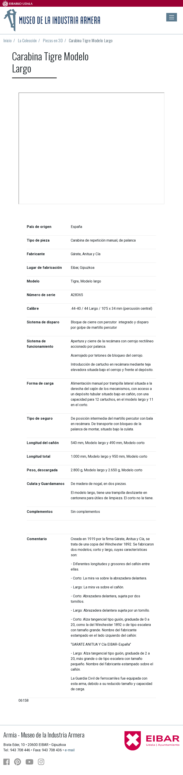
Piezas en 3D (53, 40)
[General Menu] (172, 17)
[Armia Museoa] (52, 19)
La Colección (27, 40)
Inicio (7, 40)
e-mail (70, 750)
